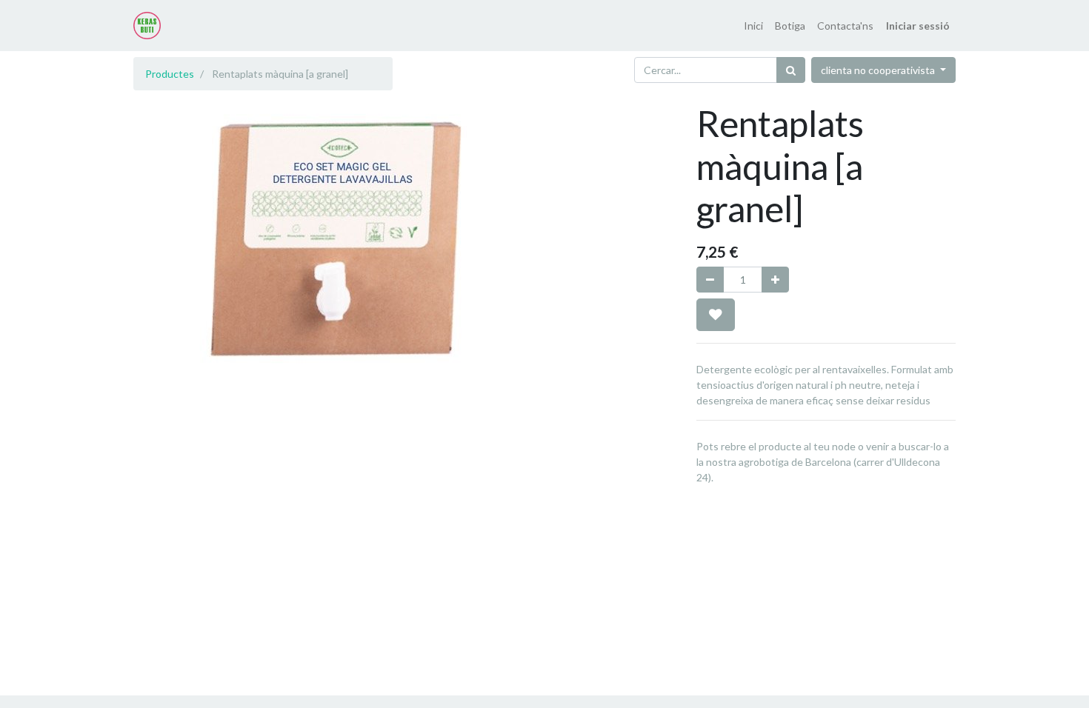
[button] (715, 314)
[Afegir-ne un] (775, 280)
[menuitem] (753, 25)
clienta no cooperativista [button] (879, 70)
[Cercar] (790, 70)
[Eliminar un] (710, 280)
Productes (169, 73)
